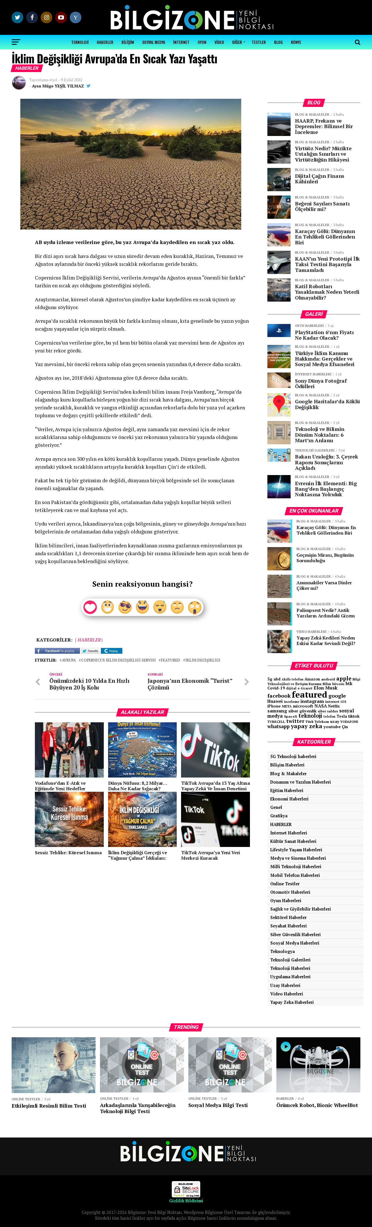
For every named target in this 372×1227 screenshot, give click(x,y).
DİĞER (237, 42)
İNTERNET (181, 42)
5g (269, 679)
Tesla (342, 716)
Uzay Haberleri (285, 985)
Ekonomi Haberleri (289, 799)
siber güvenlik (302, 711)
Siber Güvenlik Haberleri (295, 934)
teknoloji (310, 715)
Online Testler (285, 883)
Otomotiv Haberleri (290, 892)
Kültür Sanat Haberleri (293, 841)
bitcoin (338, 684)
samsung (277, 711)
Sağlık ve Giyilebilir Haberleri (300, 909)
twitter (295, 721)
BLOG (278, 42)
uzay (334, 721)
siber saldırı (328, 711)
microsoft (303, 706)
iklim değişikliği (202, 660)
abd (276, 679)
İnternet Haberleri (288, 833)
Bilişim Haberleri (287, 765)
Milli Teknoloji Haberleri (295, 866)
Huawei (275, 701)
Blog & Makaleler (288, 773)
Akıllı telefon (292, 679)
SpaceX (290, 716)
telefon (329, 716)
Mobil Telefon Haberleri (295, 875)
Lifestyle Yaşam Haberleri (296, 849)
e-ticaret (305, 688)
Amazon (312, 679)
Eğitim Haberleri (286, 790)
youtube (332, 726)
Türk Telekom (317, 721)
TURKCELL (276, 721)
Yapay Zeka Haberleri (292, 1002)
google (337, 695)
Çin (345, 726)
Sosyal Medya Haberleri (294, 943)
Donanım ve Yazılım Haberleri (300, 782)
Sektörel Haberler (288, 917)
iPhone (274, 706)
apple (343, 678)
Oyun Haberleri (285, 900)
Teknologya (282, 951)
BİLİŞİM (127, 42)
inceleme (291, 701)
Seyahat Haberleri (288, 926)
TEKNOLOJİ (80, 42)
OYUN (202, 42)
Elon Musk (325, 688)
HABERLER (105, 42)
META (287, 706)
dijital (291, 688)
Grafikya (278, 815)
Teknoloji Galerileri (290, 960)
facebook (279, 695)
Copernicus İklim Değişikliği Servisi (118, 660)
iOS (343, 702)
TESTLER (259, 42)
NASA (320, 706)
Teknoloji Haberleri (290, 968)
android (328, 679)
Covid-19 (276, 688)
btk (349, 683)
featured (170, 660)
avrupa (69, 660)
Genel (276, 807)
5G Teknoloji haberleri (293, 756)
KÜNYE (296, 42)
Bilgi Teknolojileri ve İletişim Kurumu (313, 681)
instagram (312, 701)
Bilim (327, 684)
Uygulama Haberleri (290, 976)
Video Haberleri (286, 994)
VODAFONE (349, 721)
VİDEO (219, 42)
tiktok (354, 716)
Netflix (334, 706)
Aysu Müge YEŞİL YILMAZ (58, 86)
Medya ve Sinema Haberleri (298, 858)
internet (332, 701)
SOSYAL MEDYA (153, 42)
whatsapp (278, 726)
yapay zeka (306, 726)
